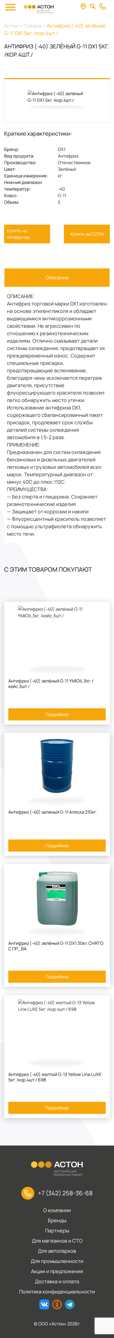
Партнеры (57, 1230)
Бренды (57, 1220)
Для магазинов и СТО (57, 1240)
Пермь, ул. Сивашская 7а (85, 6)
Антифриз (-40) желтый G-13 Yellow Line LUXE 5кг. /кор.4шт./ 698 (55, 1077)
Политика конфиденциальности (57, 1291)
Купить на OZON (87, 234)
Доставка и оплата (57, 1281)
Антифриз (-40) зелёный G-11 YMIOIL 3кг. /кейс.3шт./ (51, 683)
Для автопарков (57, 1251)
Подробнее (57, 714)
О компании (57, 1210)
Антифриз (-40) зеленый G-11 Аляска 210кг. (52, 812)
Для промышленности (57, 1261)
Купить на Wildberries (18, 234)
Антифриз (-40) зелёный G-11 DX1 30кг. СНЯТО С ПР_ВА (55, 945)
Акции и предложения (57, 1271)
